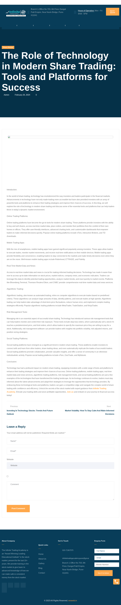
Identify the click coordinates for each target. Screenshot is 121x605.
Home (8, 25)
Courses (40, 25)
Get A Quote (112, 11)
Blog (70, 25)
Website (10, 459)
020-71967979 (67, 550)
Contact (85, 25)
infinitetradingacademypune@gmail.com (77, 558)
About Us (23, 25)
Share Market (8, 47)
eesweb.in (72, 601)
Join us (70, 392)
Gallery (56, 25)
